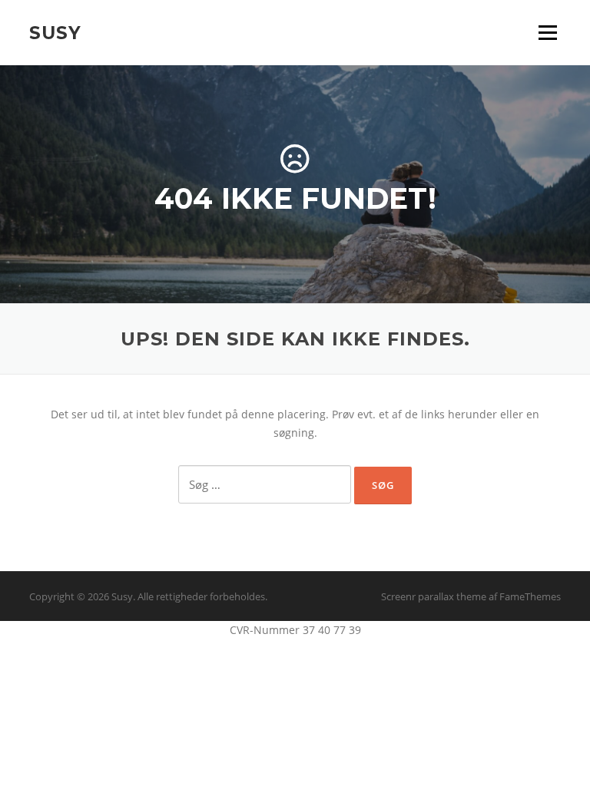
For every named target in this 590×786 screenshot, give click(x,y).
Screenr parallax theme (433, 596)
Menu (547, 32)
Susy (55, 32)
